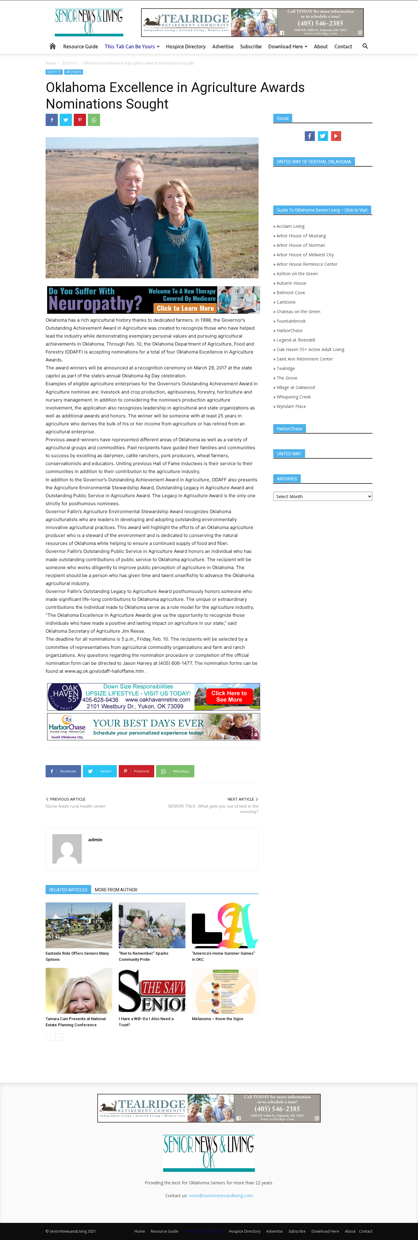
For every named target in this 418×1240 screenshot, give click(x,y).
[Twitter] (66, 120)
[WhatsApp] (94, 120)
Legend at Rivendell (296, 340)
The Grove (287, 378)
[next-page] (59, 1037)
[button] (365, 47)
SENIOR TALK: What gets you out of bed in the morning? (213, 809)
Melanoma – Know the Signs (217, 1018)
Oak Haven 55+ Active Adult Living (309, 349)
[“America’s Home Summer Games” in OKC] (225, 925)
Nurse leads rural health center (76, 806)
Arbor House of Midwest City (305, 254)
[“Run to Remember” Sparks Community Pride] (152, 925)
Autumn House (291, 283)
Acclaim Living (290, 226)
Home (51, 63)
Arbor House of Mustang (301, 236)
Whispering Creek (294, 397)
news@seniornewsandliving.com (221, 1195)
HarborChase (290, 330)
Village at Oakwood (296, 387)
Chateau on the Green (298, 311)
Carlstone (286, 302)
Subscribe (251, 46)
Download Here (285, 46)
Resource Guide (80, 46)
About (321, 46)
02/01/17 (69, 63)
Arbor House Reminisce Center (307, 264)
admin (95, 839)
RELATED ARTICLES (68, 889)
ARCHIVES (73, 72)
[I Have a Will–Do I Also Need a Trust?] (152, 991)
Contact (343, 46)
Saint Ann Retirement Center (305, 359)
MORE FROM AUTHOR (116, 889)
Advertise (222, 46)
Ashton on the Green (297, 273)
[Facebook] (52, 120)
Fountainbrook (291, 321)
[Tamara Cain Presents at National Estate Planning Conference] (79, 991)
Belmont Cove (291, 292)
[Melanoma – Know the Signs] (225, 991)
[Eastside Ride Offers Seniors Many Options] (79, 925)
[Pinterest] (80, 120)
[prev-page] (49, 1037)
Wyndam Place (291, 406)
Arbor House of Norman (301, 245)
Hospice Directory (186, 46)
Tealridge (286, 368)
